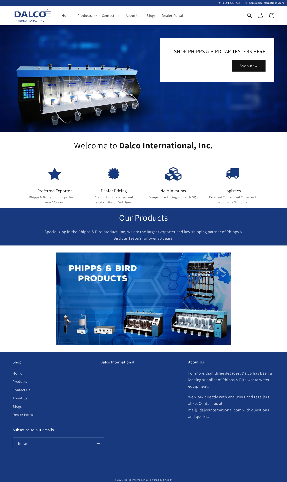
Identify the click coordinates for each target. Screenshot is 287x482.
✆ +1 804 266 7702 (229, 2)
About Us (20, 398)
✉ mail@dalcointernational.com (264, 2)
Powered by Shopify (160, 479)
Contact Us (21, 389)
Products (20, 381)
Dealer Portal (23, 414)
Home (17, 373)
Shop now (249, 65)
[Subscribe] (98, 443)
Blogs (17, 406)
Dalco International (136, 479)
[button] (86, 15)
